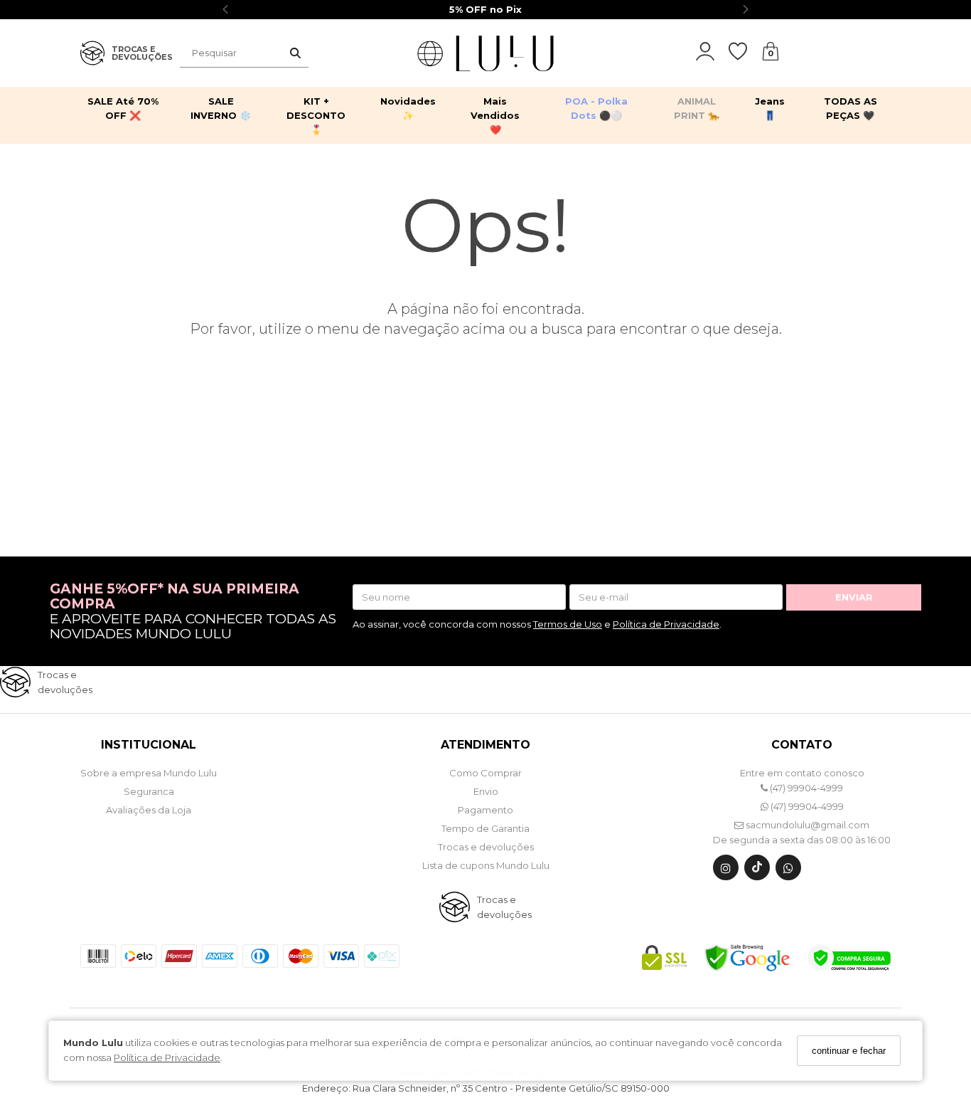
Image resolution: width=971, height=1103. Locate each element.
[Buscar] (295, 53)
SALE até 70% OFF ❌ (123, 108)
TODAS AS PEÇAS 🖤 (850, 108)
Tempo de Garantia (485, 828)
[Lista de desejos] (745, 51)
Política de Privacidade (167, 1058)
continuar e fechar (849, 1050)
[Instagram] (725, 870)
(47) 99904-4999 (805, 787)
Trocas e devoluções (486, 847)
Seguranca (149, 791)
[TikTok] (757, 870)
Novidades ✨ (408, 108)
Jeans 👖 (770, 108)
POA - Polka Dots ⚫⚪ (596, 108)
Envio (485, 791)
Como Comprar (485, 773)
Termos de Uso (567, 624)
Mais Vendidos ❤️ (495, 115)
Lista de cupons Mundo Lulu (485, 865)
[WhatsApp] (788, 870)
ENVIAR (854, 597)
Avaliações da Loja (148, 810)
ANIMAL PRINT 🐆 (696, 108)
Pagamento (485, 810)
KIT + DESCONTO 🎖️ (315, 115)
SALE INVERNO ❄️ (221, 108)
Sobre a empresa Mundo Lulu (148, 773)
